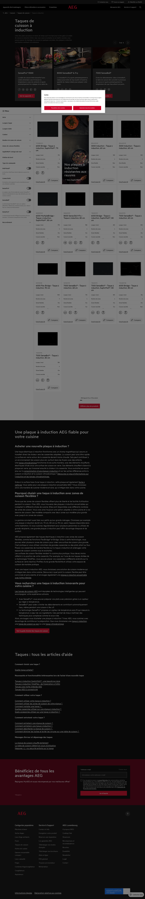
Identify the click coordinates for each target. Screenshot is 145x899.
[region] (73, 101)
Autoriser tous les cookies (87, 108)
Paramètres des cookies (58, 108)
